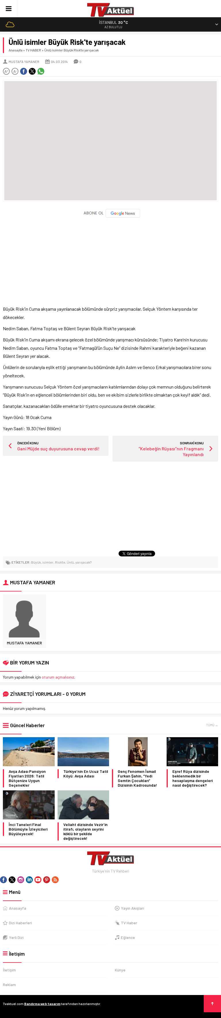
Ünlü (70, 562)
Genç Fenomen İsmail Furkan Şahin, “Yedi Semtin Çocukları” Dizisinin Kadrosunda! (137, 778)
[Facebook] (3, 879)
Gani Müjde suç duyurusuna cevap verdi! (58, 448)
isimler (48, 562)
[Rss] (55, 879)
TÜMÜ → (212, 725)
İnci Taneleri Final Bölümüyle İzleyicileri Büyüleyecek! (28, 829)
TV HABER (33, 50)
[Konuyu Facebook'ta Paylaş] (23, 71)
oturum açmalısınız (58, 677)
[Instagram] (20, 879)
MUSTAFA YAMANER (24, 61)
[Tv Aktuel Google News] (110, 216)
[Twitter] (12, 879)
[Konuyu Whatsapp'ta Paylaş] (40, 71)
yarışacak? (83, 562)
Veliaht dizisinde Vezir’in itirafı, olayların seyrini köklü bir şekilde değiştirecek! (85, 831)
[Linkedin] (29, 879)
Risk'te (60, 562)
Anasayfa (15, 50)
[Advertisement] (110, 259)
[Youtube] (38, 879)
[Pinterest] (46, 879)
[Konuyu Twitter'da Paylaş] (32, 71)
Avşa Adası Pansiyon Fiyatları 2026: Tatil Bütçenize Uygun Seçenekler (27, 778)
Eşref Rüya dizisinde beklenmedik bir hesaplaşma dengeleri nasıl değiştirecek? (192, 778)
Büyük (36, 562)
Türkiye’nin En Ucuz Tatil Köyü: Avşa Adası (85, 773)
